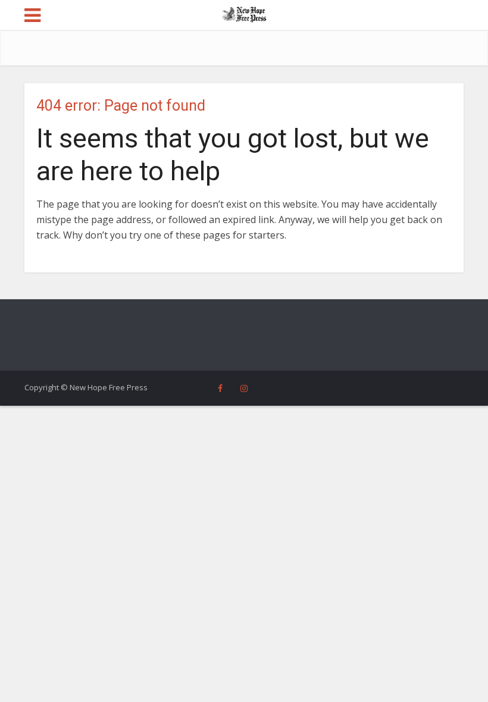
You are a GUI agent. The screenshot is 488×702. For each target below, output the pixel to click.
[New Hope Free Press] (244, 14)
